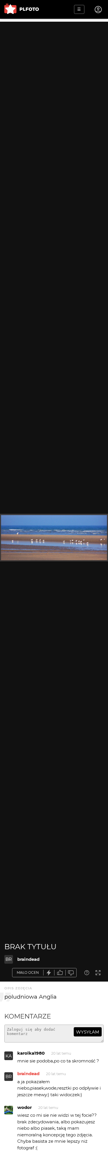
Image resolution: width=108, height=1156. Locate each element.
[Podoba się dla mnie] (60, 972)
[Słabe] (71, 972)
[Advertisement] (54, 76)
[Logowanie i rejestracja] (98, 9)
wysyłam (87, 1032)
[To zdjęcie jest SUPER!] (49, 972)
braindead (28, 959)
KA (8, 1056)
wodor (24, 1107)
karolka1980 (31, 1053)
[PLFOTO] (21, 9)
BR (8, 959)
